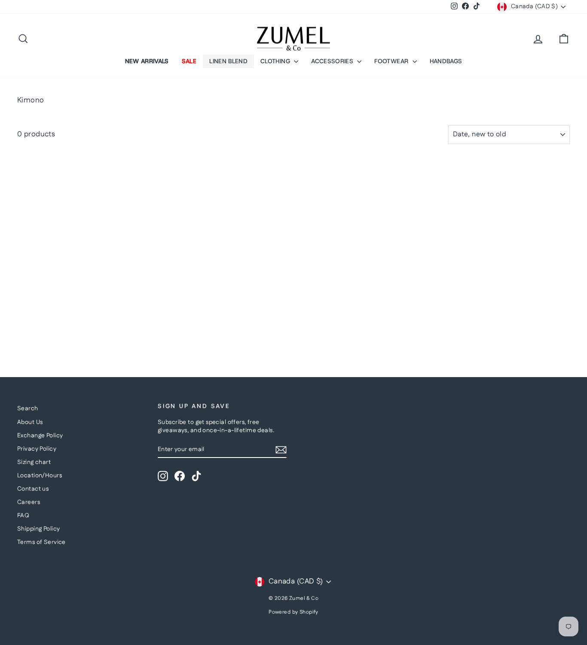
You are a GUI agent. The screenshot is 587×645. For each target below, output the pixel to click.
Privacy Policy (36, 449)
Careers (28, 502)
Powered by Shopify (293, 612)
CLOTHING (276, 61)
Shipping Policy (38, 529)
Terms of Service (41, 542)
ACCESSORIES (333, 61)
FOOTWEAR (392, 61)
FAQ (23, 515)
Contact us (33, 489)
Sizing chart (34, 462)
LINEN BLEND (228, 61)
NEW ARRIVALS (147, 61)
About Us (30, 422)
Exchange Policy (40, 435)
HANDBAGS (446, 61)
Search (27, 408)
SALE (189, 61)
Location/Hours (39, 475)
